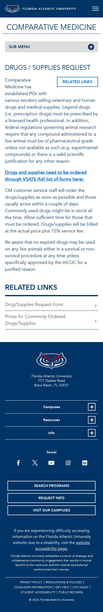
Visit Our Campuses (51, 510)
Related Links (77, 82)
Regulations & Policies (64, 582)
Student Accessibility (38, 592)
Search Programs (51, 485)
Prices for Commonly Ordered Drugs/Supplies (35, 320)
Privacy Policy (31, 582)
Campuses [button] (51, 407)
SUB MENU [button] (19, 47)
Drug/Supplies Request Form (34, 304)
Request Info (51, 498)
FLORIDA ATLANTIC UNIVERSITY (49, 9)
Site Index (80, 587)
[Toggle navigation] (95, 9)
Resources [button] (51, 420)
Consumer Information (33, 587)
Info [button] (51, 433)
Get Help (62, 587)
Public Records (71, 592)
